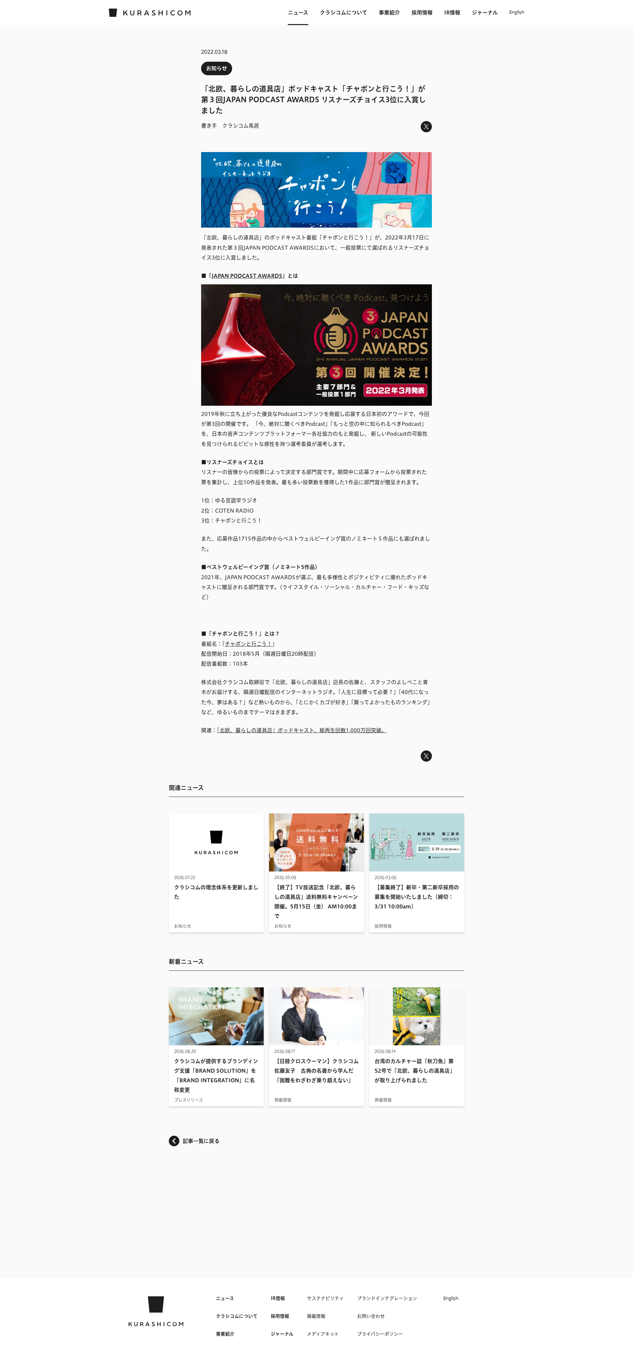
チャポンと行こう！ (248, 644)
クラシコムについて (343, 12)
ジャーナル (485, 12)
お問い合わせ (371, 1316)
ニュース (298, 12)
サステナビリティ (325, 1298)
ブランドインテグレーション (387, 1298)
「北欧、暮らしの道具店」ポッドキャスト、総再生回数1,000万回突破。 (302, 730)
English (516, 12)
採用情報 (422, 12)
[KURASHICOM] (150, 13)
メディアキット (323, 1334)
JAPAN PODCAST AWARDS (247, 275)
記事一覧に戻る (201, 1141)
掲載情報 (316, 1316)
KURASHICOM (156, 1311)
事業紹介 (389, 12)
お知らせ (216, 68)
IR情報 (452, 12)
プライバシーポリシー (380, 1334)
